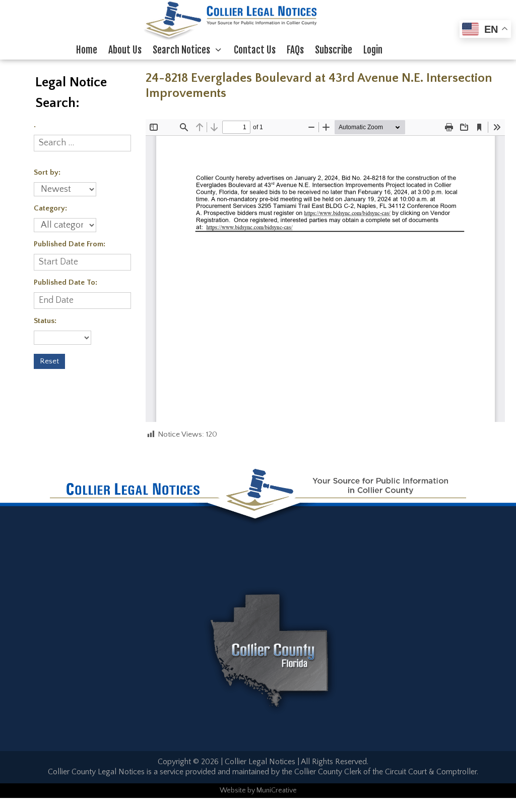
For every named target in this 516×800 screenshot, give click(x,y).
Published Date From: (69, 244)
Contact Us (255, 50)
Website (233, 790)
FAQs (295, 50)
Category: (50, 208)
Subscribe (333, 50)
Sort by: (47, 172)
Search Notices (181, 50)
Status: (45, 320)
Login (372, 50)
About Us (125, 50)
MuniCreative (276, 790)
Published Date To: (65, 282)
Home (86, 50)
